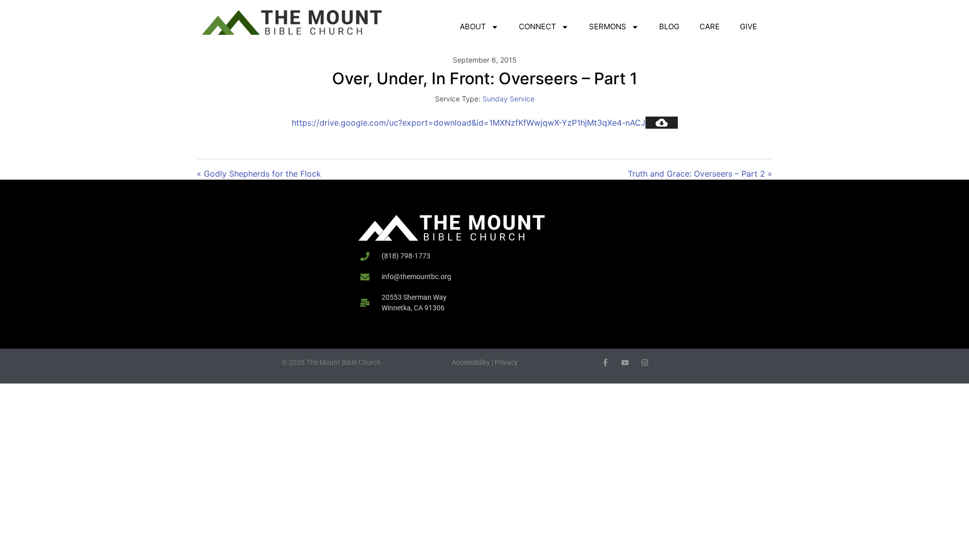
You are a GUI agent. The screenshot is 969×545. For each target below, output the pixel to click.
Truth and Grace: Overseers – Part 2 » (700, 174)
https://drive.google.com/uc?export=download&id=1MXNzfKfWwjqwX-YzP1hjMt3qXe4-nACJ (468, 123)
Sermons (607, 26)
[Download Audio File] (661, 123)
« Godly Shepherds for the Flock (259, 174)
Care (709, 26)
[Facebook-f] (605, 362)
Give (748, 26)
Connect (537, 26)
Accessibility (471, 362)
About (473, 26)
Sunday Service (508, 98)
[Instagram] (645, 362)
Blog (669, 26)
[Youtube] (625, 362)
